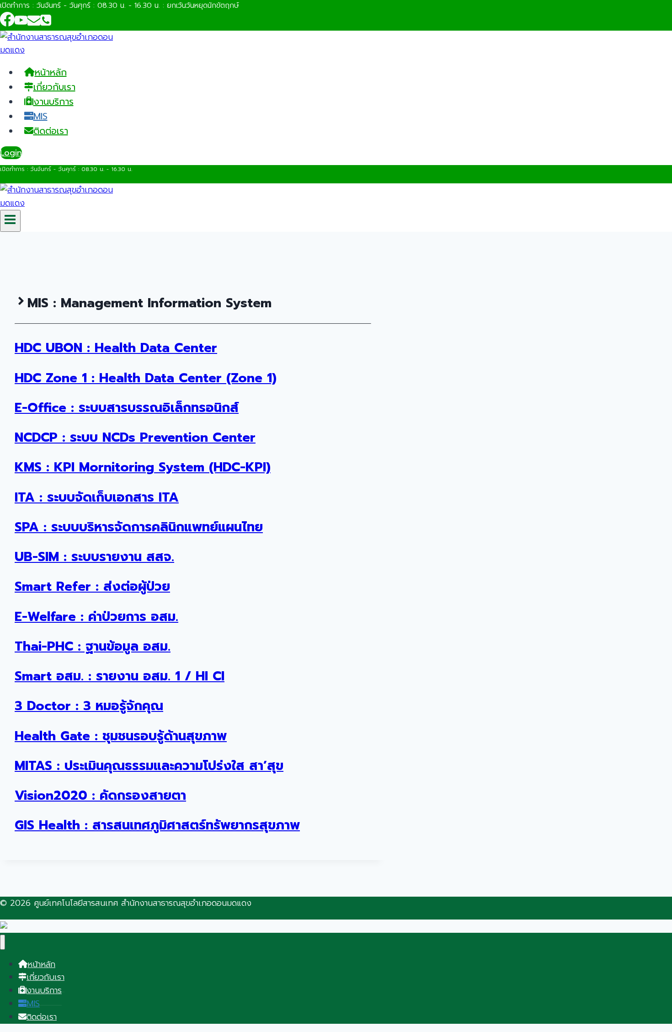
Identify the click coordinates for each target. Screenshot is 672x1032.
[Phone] (45, 23)
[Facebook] (7, 23)
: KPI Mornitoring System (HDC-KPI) (143, 467)
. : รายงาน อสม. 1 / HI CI (119, 676)
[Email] (33, 23)
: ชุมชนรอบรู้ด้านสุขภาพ (121, 736)
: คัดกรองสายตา (100, 795)
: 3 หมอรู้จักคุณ (89, 706)
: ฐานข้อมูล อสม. (93, 646)
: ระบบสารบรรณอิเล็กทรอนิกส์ (127, 407)
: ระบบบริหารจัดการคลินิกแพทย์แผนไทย (139, 527)
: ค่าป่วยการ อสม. (96, 616)
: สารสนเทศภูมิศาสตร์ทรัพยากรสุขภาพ (157, 825)
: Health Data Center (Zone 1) (146, 378)
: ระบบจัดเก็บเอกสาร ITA (97, 497)
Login (11, 152)
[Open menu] (10, 221)
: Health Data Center (116, 348)
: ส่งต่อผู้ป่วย (92, 586)
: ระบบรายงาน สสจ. (94, 557)
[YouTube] (21, 23)
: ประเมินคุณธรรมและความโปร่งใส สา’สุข (149, 765)
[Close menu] (2, 942)
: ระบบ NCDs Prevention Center (135, 437)
